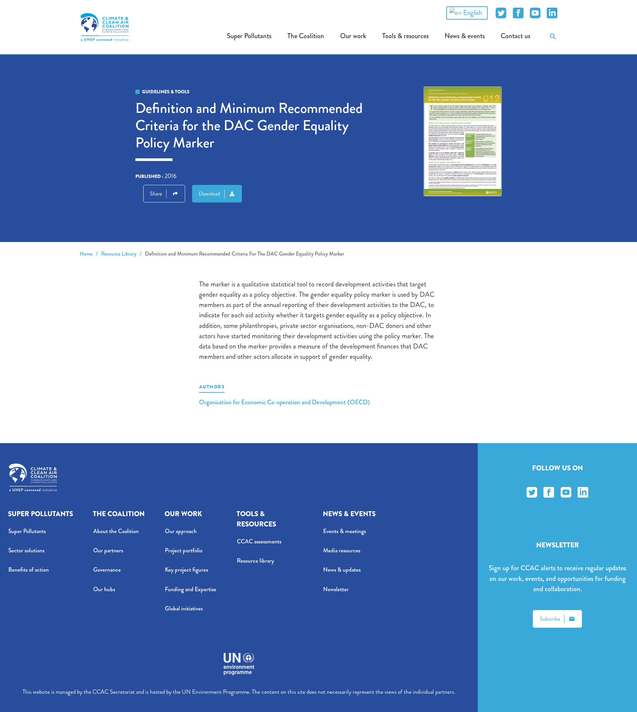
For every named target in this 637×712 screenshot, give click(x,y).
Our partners (108, 550)
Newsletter (336, 589)
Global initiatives (184, 608)
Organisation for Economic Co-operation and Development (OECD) (284, 402)
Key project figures (186, 570)
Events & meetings (344, 531)
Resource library (255, 561)
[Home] (104, 27)
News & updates (342, 570)
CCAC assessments (259, 541)
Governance (107, 570)
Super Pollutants (27, 531)
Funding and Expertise (190, 589)
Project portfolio (183, 550)
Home (86, 254)
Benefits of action (28, 570)
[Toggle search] (553, 36)
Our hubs (104, 589)
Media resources (341, 550)
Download (209, 194)
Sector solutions (26, 550)
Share (156, 194)
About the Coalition (116, 531)
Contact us (515, 36)
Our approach (181, 531)
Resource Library (118, 254)
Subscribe (550, 619)
